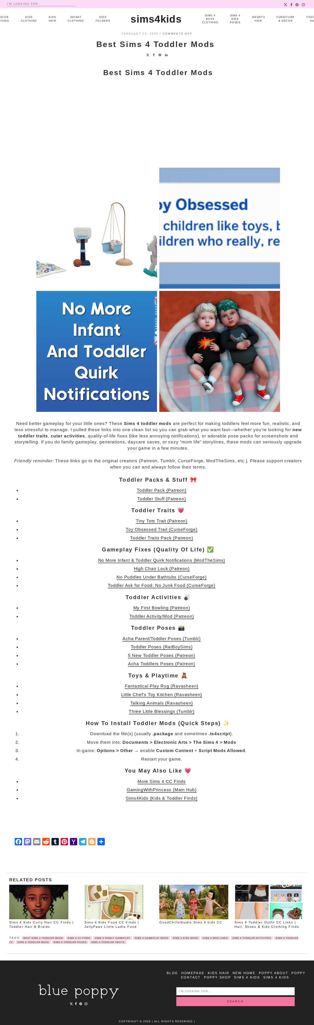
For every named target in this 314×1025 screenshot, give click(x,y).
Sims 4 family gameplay (112, 938)
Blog (172, 973)
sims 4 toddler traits (108, 942)
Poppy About (273, 973)
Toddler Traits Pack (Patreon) (161, 538)
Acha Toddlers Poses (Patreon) (161, 663)
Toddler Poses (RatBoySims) (162, 646)
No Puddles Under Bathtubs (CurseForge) (161, 577)
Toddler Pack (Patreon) (161, 490)
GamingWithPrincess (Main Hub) (162, 789)
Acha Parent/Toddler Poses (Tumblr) (161, 638)
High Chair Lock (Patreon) (162, 568)
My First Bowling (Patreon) (161, 607)
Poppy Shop (217, 977)
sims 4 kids (247, 977)
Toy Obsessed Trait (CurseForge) (161, 529)
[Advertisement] (158, 126)
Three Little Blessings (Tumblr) (161, 711)
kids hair (218, 973)
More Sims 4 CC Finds (161, 781)
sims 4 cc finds (79, 938)
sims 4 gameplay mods (151, 938)
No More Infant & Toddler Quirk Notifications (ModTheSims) (161, 560)
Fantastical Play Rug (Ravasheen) (162, 686)
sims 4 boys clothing (210, 19)
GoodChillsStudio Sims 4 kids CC (190, 922)
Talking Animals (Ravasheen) (161, 703)
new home (244, 973)
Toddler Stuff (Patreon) (161, 498)
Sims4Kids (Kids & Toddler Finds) (162, 798)
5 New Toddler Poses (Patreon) (161, 655)
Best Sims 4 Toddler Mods (43, 938)
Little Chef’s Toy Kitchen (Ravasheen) (161, 694)
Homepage (193, 973)
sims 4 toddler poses (70, 942)
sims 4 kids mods (185, 938)
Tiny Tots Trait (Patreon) (161, 520)
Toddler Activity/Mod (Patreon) (161, 616)
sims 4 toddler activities (251, 938)
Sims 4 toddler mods (33, 942)
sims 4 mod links (215, 938)
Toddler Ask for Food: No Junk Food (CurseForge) (161, 585)
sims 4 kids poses (235, 19)
